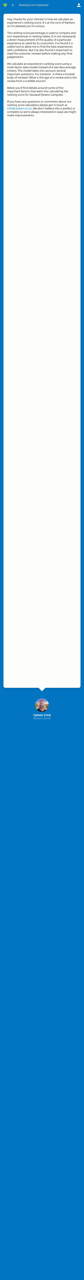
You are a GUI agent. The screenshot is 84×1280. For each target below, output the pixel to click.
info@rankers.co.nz (19, 108)
